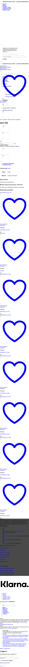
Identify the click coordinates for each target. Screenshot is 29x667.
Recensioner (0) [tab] (7, 164)
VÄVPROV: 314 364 (5, 352)
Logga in (10, 660)
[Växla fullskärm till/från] (1, 665)
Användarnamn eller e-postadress (8, 654)
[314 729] (6, 110)
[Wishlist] (0, 316)
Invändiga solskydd (4, 547)
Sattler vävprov (11, 119)
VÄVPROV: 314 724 (5, 229)
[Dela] (3, 665)
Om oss (5, 3)
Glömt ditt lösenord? (5, 662)
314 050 (2, 270)
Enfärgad (18, 119)
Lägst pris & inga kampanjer (9, 536)
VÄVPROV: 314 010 (5, 434)
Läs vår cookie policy (12, 628)
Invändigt (5, 611)
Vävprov (5, 119)
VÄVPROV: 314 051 (5, 393)
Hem (1, 119)
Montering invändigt (4, 552)
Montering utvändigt (4, 557)
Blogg (4, 5)
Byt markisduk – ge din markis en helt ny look (13, 531)
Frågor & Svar (6, 10)
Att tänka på (5, 543)
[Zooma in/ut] (0, 665)
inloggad (9, 187)
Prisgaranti (2, 559)
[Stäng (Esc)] (4, 665)
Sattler (9, 168)
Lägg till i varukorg (4, 145)
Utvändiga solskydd (4, 554)
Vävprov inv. (6, 612)
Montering (5, 539)
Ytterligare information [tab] (8, 163)
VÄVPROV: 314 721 (5, 311)
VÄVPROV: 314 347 (5, 515)
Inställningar (3, 624)
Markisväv (5, 609)
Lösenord (2, 657)
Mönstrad (15, 175)
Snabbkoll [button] (2, 225)
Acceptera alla (9, 624)
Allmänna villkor (7, 7)
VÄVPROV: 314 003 (5, 474)
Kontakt (5, 6)
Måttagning (2, 550)
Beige (9, 172)
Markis (4, 607)
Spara (1, 648)
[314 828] (6, 117)
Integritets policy (7, 8)
